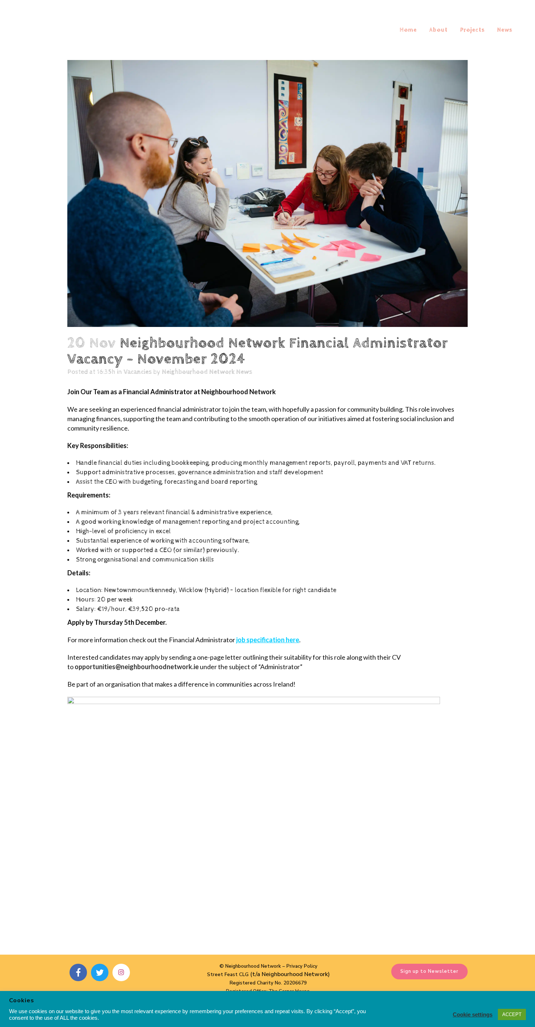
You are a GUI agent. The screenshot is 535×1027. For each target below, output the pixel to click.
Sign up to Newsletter (429, 971)
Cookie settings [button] (472, 1015)
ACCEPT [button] (512, 1014)
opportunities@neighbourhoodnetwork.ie (137, 667)
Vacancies (137, 372)
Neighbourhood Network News (207, 372)
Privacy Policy (301, 966)
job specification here (267, 640)
